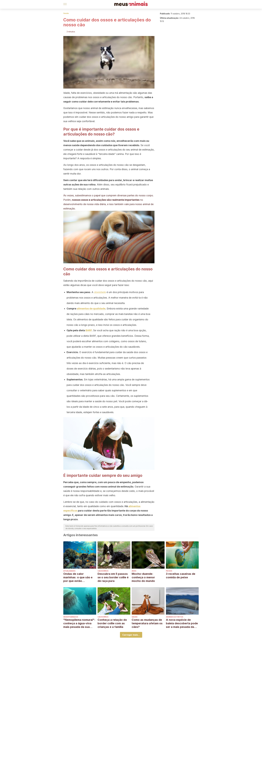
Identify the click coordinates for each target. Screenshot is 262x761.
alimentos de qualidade (91, 308)
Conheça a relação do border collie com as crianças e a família (112, 623)
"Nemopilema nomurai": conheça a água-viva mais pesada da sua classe (79, 623)
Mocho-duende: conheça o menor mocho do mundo (143, 577)
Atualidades (69, 571)
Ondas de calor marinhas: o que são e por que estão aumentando (78, 577)
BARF (89, 330)
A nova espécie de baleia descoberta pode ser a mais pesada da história (182, 623)
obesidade (100, 292)
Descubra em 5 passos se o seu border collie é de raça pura (113, 577)
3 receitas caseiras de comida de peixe (180, 575)
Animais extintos (174, 617)
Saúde (66, 13)
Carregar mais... (131, 634)
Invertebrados (70, 617)
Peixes (169, 571)
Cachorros (103, 571)
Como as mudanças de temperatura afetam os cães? (147, 623)
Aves (134, 571)
